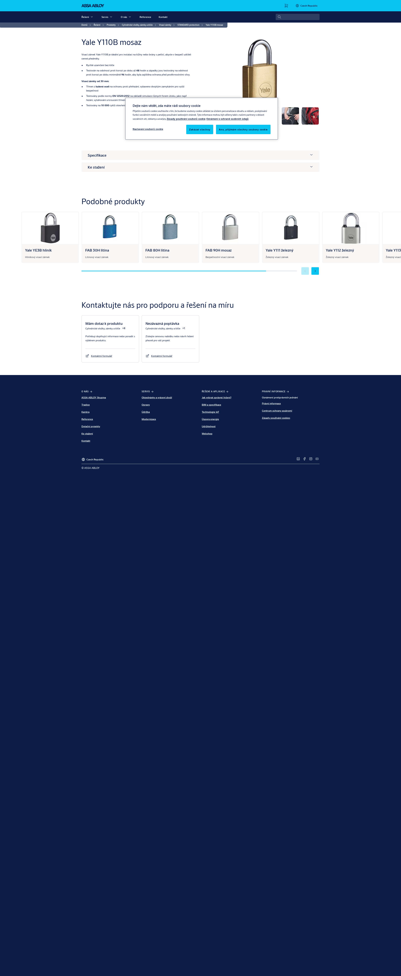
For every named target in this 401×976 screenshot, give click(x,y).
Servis (105, 17)
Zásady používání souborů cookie (186, 118)
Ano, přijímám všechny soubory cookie (243, 129)
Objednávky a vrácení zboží (157, 397)
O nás (124, 17)
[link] (86, 25)
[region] (201, 119)
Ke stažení (87, 433)
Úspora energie (210, 419)
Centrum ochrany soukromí (277, 410)
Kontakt (163, 17)
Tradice (85, 404)
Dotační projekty (90, 426)
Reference (145, 17)
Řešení (85, 17)
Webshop (207, 433)
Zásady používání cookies (276, 417)
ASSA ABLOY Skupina (93, 397)
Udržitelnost (209, 426)
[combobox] (298, 17)
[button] (91, 17)
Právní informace (271, 403)
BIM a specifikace (211, 404)
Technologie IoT (210, 411)
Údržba (146, 411)
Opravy (146, 404)
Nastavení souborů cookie (148, 129)
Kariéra (85, 411)
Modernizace (149, 419)
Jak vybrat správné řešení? (216, 397)
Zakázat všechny (199, 129)
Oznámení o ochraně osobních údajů (227, 118)
